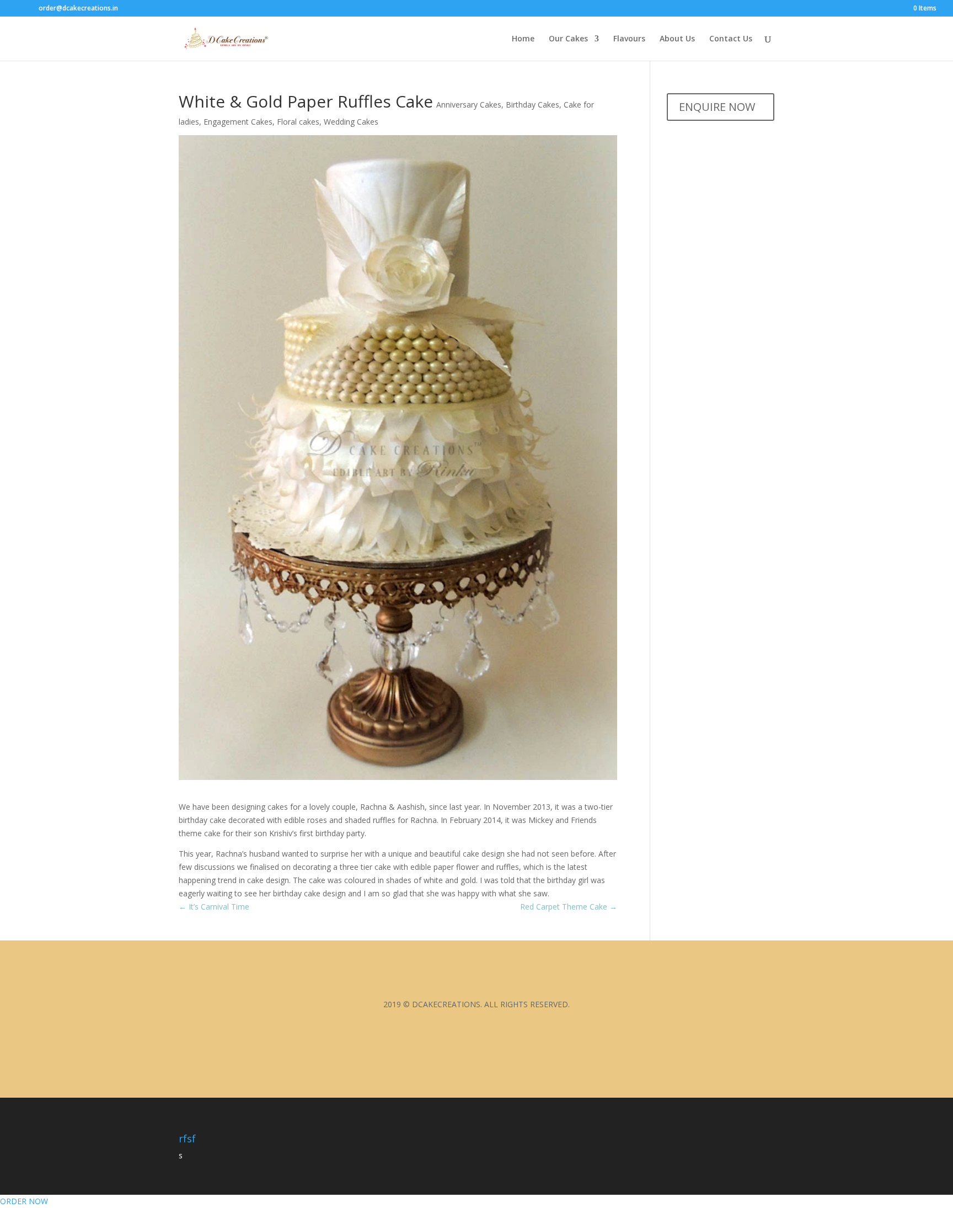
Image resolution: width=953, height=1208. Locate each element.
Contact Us (730, 39)
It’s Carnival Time (214, 906)
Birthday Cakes (532, 104)
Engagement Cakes (238, 121)
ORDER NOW (24, 1201)
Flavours (629, 39)
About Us (677, 39)
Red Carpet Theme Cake (568, 906)
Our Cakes (568, 39)
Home (523, 39)
